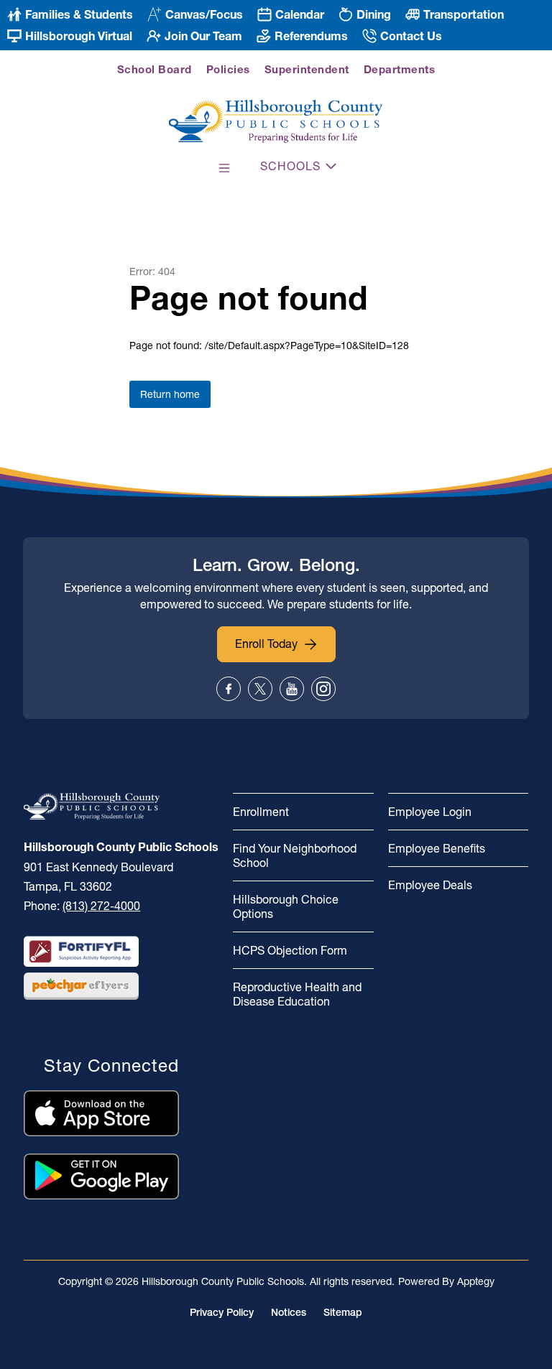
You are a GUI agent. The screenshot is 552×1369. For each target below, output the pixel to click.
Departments (400, 69)
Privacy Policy (222, 1312)
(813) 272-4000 (101, 906)
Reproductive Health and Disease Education (297, 994)
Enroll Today (266, 643)
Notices (288, 1312)
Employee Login (430, 811)
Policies (228, 69)
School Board (154, 69)
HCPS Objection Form (290, 950)
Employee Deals (430, 885)
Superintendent (306, 69)
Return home (170, 394)
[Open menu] (224, 168)
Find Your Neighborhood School (294, 855)
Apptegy (475, 1281)
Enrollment (261, 811)
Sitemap (342, 1312)
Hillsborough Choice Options (286, 906)
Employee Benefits (436, 848)
